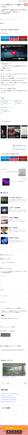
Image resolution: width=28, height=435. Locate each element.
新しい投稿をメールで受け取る (8, 331)
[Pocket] (14, 40)
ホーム (3, 19)
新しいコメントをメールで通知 (8, 327)
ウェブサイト (4, 302)
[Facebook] (14, 37)
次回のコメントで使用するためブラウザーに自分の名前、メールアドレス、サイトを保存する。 (14, 311)
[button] (3, 132)
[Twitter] (5, 37)
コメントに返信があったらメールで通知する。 (12, 308)
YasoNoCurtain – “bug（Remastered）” (10, 393)
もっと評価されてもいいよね (13, 19)
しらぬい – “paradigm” (15, 207)
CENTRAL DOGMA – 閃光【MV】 (8, 397)
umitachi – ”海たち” (14, 238)
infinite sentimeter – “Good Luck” (8, 377)
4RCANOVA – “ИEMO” (6, 395)
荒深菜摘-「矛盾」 (18, 100)
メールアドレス (4, 295)
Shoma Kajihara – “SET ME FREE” (8, 399)
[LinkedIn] (5, 40)
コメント (3, 275)
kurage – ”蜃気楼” (13, 217)
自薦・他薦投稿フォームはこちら (14, 428)
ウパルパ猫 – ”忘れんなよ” (15, 197)
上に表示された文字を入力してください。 (10, 318)
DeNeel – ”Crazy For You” (6, 100)
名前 (2, 289)
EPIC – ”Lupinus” (13, 227)
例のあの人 (24, 149)
